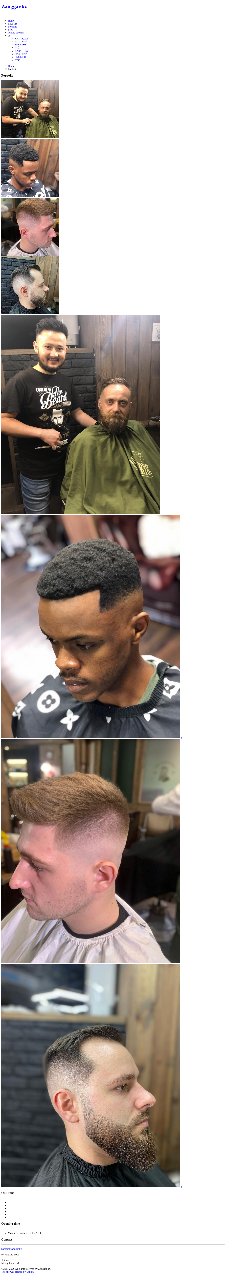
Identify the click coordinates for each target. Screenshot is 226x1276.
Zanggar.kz (14, 6)
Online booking (16, 32)
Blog (10, 29)
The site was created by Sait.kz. (17, 1271)
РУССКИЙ (21, 41)
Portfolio (12, 26)
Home (11, 20)
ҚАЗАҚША (21, 38)
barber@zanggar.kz (11, 1248)
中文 (17, 47)
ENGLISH (20, 44)
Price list (12, 23)
